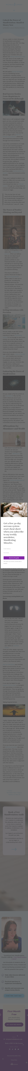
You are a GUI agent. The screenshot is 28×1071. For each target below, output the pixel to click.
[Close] (25, 504)
